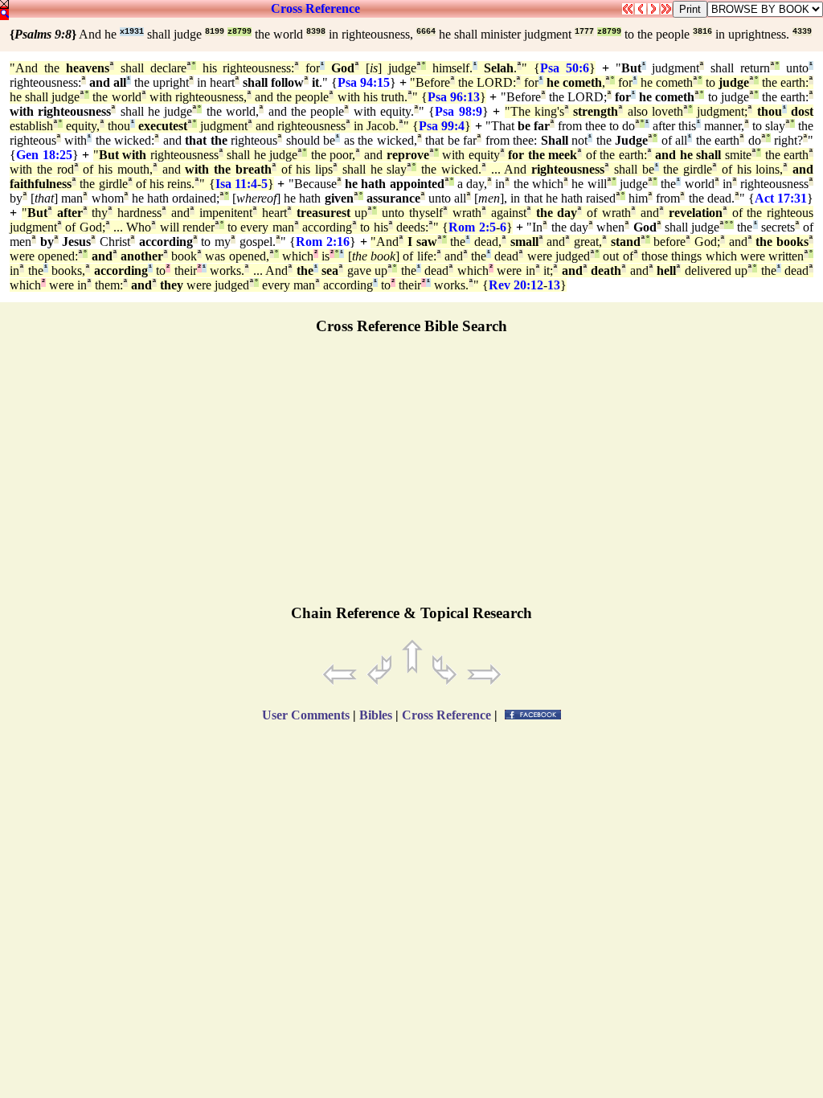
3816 (702, 31)
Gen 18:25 (44, 155)
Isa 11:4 (236, 184)
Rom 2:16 (323, 241)
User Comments (306, 715)
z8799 (239, 31)
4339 (802, 31)
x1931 (132, 31)
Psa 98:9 (458, 111)
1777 (584, 31)
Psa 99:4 (442, 126)
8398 (316, 31)
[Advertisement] (411, 476)
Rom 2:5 (471, 227)
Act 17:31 (781, 198)
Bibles (375, 715)
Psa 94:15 (364, 82)
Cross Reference (315, 8)
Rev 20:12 (516, 285)
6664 (426, 31)
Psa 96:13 (454, 97)
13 (553, 285)
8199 (214, 31)
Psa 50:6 (564, 68)
